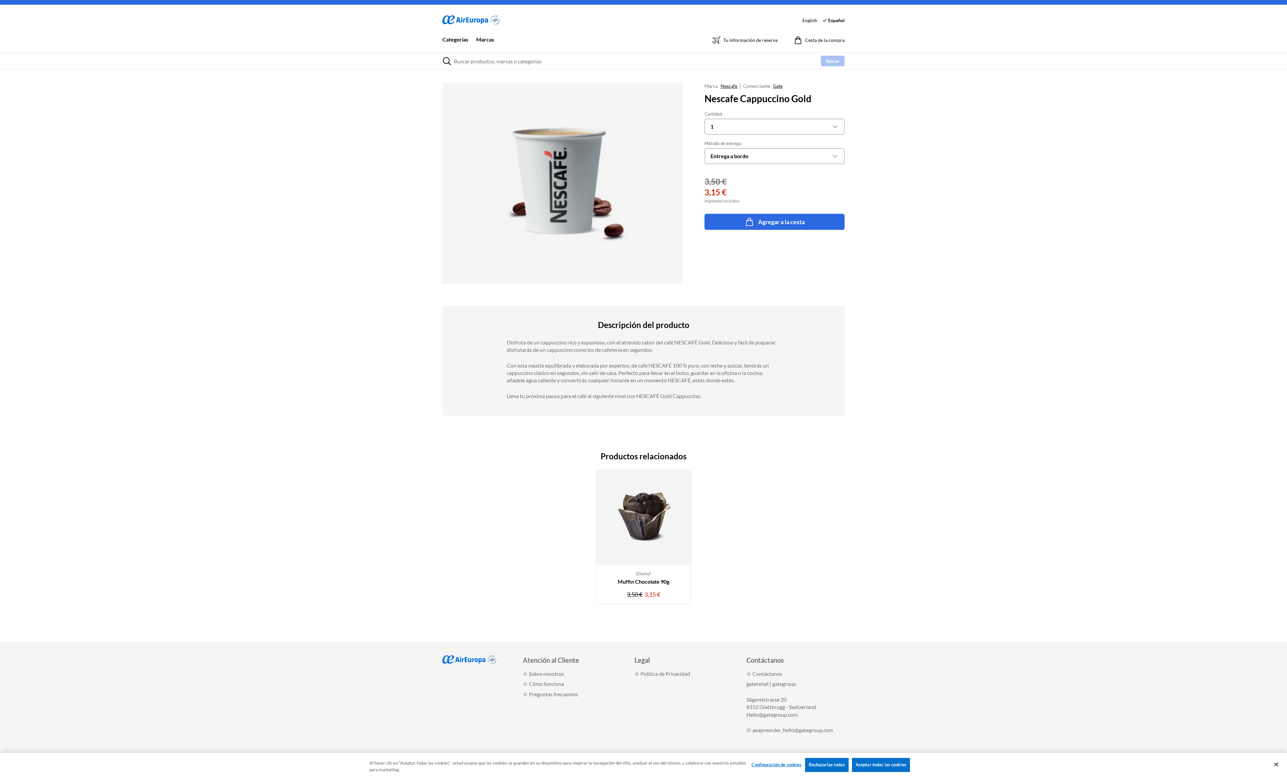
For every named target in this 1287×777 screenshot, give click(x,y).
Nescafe (729, 86)
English (809, 20)
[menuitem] (455, 44)
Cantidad (713, 114)
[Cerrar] (1276, 764)
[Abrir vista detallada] (562, 183)
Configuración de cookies (776, 764)
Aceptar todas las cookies (881, 764)
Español (836, 20)
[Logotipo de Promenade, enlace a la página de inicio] (470, 20)
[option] (643, 541)
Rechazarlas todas (827, 764)
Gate (778, 86)
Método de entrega (722, 143)
